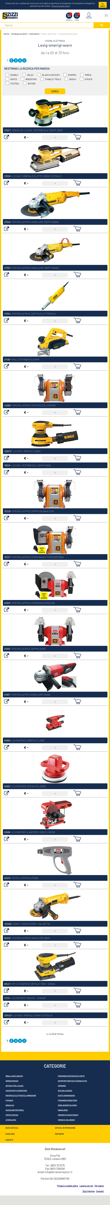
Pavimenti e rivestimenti (68, 1115)
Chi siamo (99, 1186)
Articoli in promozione (65, 1128)
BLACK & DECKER (51, 75)
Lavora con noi (86, 1186)
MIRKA (88, 75)
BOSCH (72, 79)
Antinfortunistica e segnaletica (72, 1081)
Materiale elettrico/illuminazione (21, 1095)
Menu (106, 14)
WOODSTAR (31, 79)
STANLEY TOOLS (53, 79)
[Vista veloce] (6, 139)
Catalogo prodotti (19, 34)
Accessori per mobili (15, 1110)
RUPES (13, 79)
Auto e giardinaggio (66, 1095)
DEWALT (14, 75)
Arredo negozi (12, 1081)
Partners (59, 1134)
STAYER (88, 79)
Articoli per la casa (14, 1086)
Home (6, 34)
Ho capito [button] (102, 5)
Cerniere (62, 1086)
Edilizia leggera (65, 1091)
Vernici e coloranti (66, 1120)
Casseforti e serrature (16, 1091)
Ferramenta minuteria (67, 1100)
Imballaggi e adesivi (14, 1076)
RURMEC (72, 75)
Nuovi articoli (11, 1128)
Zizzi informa (88, 1191)
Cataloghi (9, 1134)
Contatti (9, 1140)
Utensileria (34, 34)
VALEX (30, 75)
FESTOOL (14, 83)
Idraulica (10, 1105)
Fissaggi (9, 1100)
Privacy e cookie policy (67, 1186)
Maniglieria (63, 1110)
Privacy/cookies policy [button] (60, 6)
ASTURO (32, 83)
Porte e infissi (12, 1115)
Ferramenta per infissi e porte (71, 1076)
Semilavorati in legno (67, 1105)
